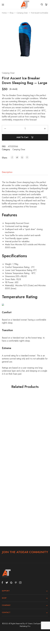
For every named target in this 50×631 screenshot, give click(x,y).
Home (4, 13)
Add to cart (23, 137)
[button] (12, 433)
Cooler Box (12, 469)
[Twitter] (6, 583)
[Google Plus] (11, 583)
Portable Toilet (36, 424)
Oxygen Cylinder (12, 515)
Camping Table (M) (35, 469)
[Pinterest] (15, 583)
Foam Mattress (12, 424)
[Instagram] (20, 583)
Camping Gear (22, 13)
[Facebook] (3, 583)
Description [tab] (7, 172)
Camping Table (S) (35, 515)
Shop (11, 13)
